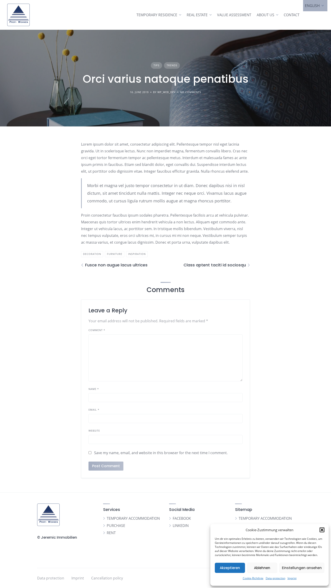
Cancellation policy (107, 578)
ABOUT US (265, 14)
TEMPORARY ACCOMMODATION (133, 518)
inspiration (137, 254)
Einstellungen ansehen (302, 567)
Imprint (292, 578)
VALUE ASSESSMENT (234, 14)
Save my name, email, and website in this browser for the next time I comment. (161, 452)
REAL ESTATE (197, 14)
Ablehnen (262, 567)
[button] (322, 530)
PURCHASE (116, 525)
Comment (96, 330)
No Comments (190, 92)
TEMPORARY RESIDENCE (156, 14)
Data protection (275, 578)
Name (93, 389)
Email (93, 409)
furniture (114, 254)
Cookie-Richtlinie (253, 578)
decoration (92, 254)
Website (94, 430)
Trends (172, 65)
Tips (156, 65)
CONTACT (291, 14)
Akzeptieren (230, 567)
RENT (111, 532)
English (312, 5)
